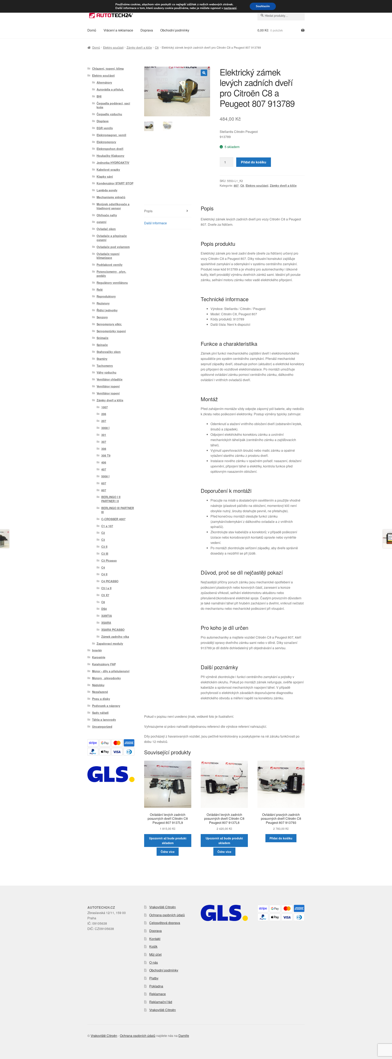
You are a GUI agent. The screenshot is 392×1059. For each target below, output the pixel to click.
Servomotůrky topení (111, 331)
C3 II (104, 547)
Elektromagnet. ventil (111, 135)
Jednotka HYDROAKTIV (113, 163)
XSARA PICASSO (113, 630)
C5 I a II (106, 588)
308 (103, 449)
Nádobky (98, 685)
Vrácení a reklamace (118, 30)
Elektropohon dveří (110, 149)
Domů (91, 30)
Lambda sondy (107, 190)
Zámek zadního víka (115, 637)
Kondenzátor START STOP (115, 183)
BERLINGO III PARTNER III (117, 510)
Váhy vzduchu (106, 372)
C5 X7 (105, 595)
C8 (157, 47)
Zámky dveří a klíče (139, 47)
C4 (103, 567)
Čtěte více (168, 852)
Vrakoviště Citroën (162, 907)
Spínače (102, 345)
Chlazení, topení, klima (108, 68)
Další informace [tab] (155, 223)
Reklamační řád (160, 1001)
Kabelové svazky (108, 169)
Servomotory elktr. (109, 324)
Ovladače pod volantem (113, 247)
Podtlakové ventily (109, 265)
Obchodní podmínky (174, 30)
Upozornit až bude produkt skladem (167, 840)
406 (103, 462)
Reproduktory (106, 296)
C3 (103, 540)
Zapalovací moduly (110, 643)
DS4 (104, 609)
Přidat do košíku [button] (281, 838)
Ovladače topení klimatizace (108, 256)
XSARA (106, 623)
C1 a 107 (107, 526)
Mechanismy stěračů (111, 197)
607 (103, 483)
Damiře (183, 1035)
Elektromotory (106, 142)
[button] (204, 73)
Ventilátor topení (108, 386)
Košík (153, 946)
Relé (100, 289)
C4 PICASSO (109, 581)
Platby (153, 978)
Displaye (103, 121)
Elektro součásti (113, 47)
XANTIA (106, 616)
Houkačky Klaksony (110, 156)
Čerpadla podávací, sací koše (113, 105)
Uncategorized (102, 726)
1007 (104, 407)
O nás (153, 962)
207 (103, 421)
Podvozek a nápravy (106, 706)
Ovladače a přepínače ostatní (112, 238)
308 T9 (105, 455)
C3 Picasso (109, 560)
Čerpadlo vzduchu (109, 114)
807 (236, 185)
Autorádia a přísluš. (110, 89)
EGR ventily (105, 128)
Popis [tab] (148, 211)
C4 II (104, 574)
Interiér (97, 650)
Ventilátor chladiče (109, 379)
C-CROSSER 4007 (113, 519)
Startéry (102, 359)
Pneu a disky (101, 699)
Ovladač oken (106, 229)
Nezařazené (100, 692)
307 (103, 442)
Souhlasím (263, 6)
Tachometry (105, 366)
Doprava (146, 30)
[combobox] (281, 15)
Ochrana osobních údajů (167, 915)
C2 (103, 533)
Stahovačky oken (109, 352)
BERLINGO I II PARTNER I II (110, 499)
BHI (99, 96)
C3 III (104, 553)
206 (103, 414)
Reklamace (157, 994)
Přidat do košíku (253, 162)
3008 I (105, 428)
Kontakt (154, 938)
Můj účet (155, 954)
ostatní (101, 222)
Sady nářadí (100, 713)
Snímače (102, 338)
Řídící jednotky (107, 310)
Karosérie (98, 657)
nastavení (230, 8)
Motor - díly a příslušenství (110, 671)
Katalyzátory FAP (104, 664)
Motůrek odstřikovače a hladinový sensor (113, 206)
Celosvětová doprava (164, 922)
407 (103, 469)
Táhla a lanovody (104, 720)
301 (103, 435)
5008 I (105, 476)
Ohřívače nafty (107, 215)
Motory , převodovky (106, 678)
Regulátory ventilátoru (112, 283)
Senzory (102, 317)
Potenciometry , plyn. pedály (111, 274)
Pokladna (156, 986)
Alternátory (104, 82)
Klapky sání (105, 176)
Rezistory (103, 303)
